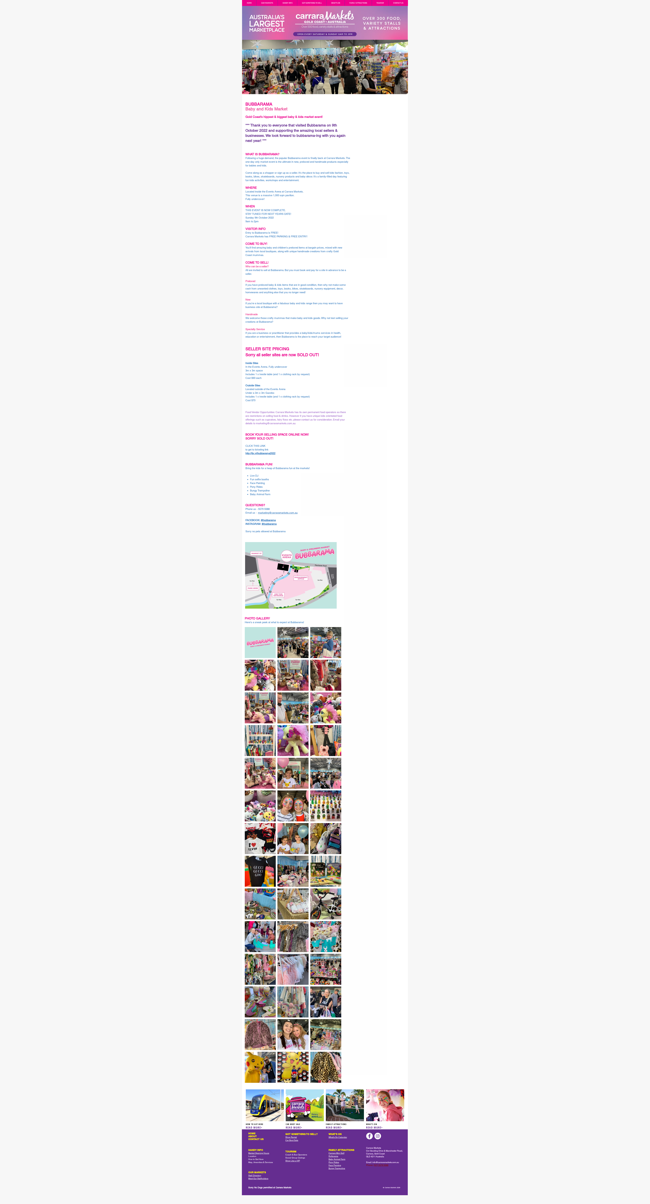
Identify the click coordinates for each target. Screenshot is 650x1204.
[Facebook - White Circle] (369, 1136)
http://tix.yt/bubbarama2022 (260, 453)
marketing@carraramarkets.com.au (276, 423)
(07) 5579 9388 (381, 1165)
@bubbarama (268, 520)
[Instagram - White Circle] (377, 1136)
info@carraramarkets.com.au (385, 1162)
